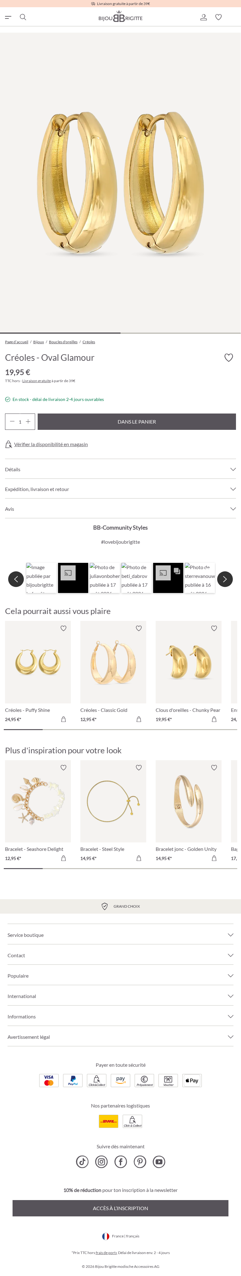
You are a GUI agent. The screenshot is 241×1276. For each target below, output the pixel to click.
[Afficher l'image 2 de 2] (180, 333)
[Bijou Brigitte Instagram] (101, 1162)
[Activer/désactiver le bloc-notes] (63, 628)
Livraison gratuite (36, 380)
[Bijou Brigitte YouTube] (159, 1162)
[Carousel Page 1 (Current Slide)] (23, 729)
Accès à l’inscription (120, 1208)
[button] (203, 17)
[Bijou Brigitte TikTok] (82, 1162)
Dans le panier (137, 421)
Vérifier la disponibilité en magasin (51, 444)
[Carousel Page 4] (139, 729)
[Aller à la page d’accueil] (120, 16)
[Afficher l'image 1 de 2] (60, 333)
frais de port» (106, 1252)
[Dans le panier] (63, 719)
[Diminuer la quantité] (12, 422)
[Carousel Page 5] (178, 729)
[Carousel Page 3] (101, 729)
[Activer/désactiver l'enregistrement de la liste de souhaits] (228, 357)
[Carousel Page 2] (62, 729)
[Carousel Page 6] (217, 729)
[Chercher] (22, 17)
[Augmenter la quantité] (28, 422)
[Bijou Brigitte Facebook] (121, 1162)
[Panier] (233, 17)
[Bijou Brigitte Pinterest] (140, 1162)
